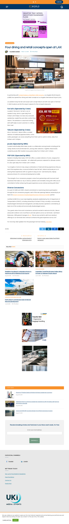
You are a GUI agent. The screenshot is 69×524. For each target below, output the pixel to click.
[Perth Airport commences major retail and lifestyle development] (19, 287)
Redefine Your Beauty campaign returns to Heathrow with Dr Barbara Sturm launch (18, 272)
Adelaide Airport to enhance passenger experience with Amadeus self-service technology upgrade (37, 402)
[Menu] (7, 7)
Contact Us (8, 480)
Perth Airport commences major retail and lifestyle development (18, 300)
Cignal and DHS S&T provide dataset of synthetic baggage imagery (34, 410)
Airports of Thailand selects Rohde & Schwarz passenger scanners (34, 392)
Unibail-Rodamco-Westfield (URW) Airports (31, 95)
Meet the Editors (9, 477)
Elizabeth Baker (15, 51)
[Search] (61, 7)
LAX (30, 215)
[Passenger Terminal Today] (34, 7)
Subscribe (59, 1)
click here (48, 222)
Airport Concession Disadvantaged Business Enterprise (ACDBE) (31, 195)
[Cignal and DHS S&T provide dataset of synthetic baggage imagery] (9, 413)
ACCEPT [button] (15, 520)
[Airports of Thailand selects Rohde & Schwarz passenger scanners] (9, 395)
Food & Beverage (10, 43)
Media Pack (8, 483)
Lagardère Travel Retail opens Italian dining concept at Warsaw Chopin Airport (48, 272)
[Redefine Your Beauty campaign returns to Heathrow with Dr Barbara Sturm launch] (19, 259)
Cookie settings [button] (7, 520)
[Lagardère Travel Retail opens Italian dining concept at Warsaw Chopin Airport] (49, 259)
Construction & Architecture (13, 297)
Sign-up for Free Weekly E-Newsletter (15, 474)
